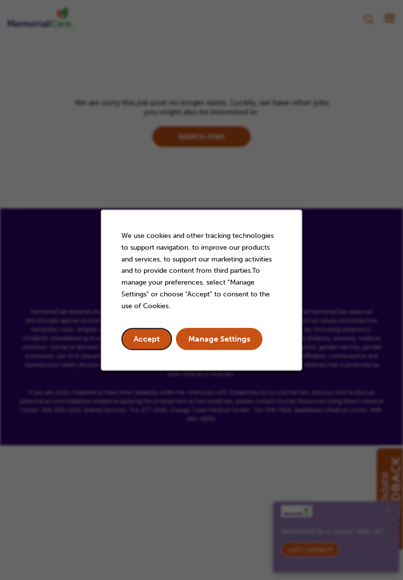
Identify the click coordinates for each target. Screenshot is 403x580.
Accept (147, 339)
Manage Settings (219, 339)
